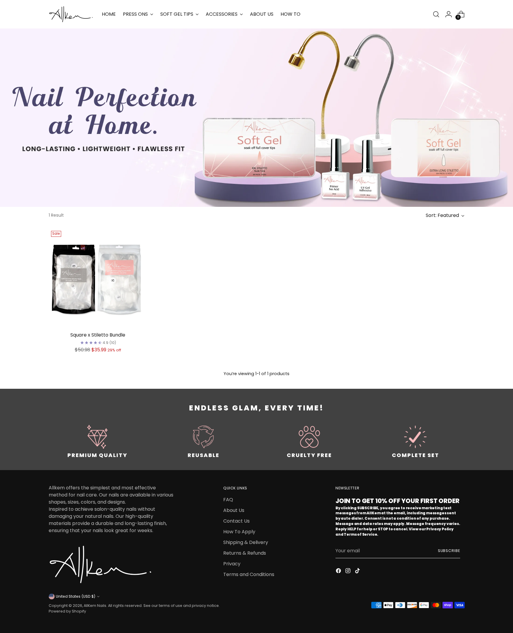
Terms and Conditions (248, 574)
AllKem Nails (95, 605)
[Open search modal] (436, 14)
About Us (233, 510)
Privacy (231, 563)
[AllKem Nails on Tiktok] (358, 572)
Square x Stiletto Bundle (97, 334)
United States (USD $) (75, 596)
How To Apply (239, 531)
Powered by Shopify (67, 611)
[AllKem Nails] (71, 14)
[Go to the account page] (449, 14)
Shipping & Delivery (245, 542)
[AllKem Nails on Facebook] (339, 572)
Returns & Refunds (244, 553)
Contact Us (236, 521)
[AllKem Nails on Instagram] (348, 572)
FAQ (228, 499)
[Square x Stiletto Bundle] (98, 278)
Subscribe (449, 550)
